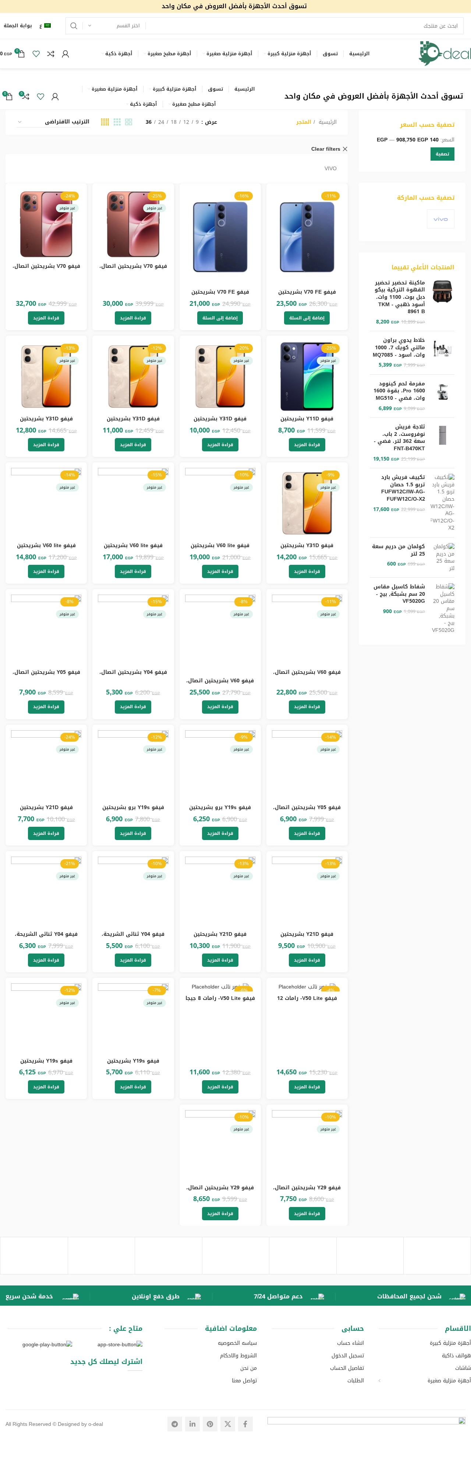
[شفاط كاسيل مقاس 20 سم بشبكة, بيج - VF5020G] (442, 608)
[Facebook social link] (245, 1424)
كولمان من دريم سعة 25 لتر (398, 550)
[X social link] (227, 1424)
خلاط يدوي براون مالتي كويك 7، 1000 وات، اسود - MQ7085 (399, 347)
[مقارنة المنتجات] (50, 53)
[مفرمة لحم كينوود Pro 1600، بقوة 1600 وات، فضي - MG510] (442, 396)
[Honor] (302, 1255)
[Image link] (366, 1425)
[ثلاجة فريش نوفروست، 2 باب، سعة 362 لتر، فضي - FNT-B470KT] (442, 442)
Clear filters (325, 149)
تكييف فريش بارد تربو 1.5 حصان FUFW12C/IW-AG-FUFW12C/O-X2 (403, 488)
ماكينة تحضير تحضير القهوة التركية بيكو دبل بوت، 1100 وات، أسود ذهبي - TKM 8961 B (400, 297)
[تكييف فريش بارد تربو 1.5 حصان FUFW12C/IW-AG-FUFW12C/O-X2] (442, 503)
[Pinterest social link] (210, 1424)
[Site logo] (235, 7)
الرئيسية (327, 122)
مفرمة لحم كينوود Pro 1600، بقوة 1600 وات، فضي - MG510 (399, 391)
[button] (307, 318)
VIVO (331, 169)
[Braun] (101, 1255)
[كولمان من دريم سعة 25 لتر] (442, 557)
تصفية (442, 154)
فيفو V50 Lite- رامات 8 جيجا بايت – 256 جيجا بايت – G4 (220, 1002)
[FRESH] (168, 1255)
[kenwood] (370, 1255)
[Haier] (235, 1255)
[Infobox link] (421, 1297)
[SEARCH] (73, 25)
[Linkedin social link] (192, 1424)
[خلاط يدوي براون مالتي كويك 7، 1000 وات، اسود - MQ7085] (442, 352)
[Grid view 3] (117, 122)
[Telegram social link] (174, 1424)
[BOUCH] (34, 1255)
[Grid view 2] (128, 122)
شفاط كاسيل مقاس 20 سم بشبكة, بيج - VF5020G (399, 594)
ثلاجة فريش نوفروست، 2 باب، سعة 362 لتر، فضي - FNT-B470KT (399, 437)
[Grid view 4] (105, 122)
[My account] (65, 53)
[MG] (437, 1255)
